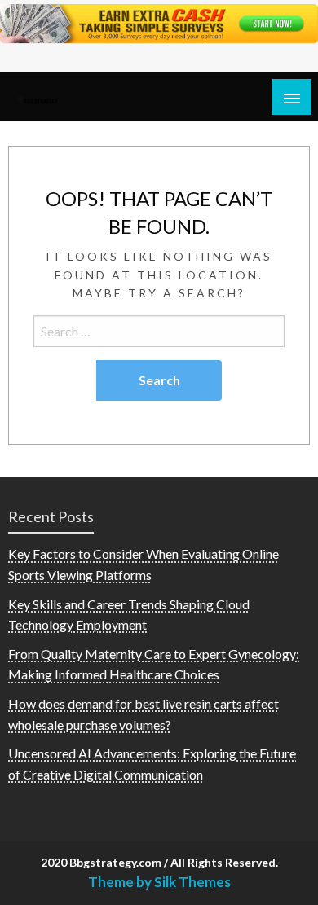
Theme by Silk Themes (159, 881)
